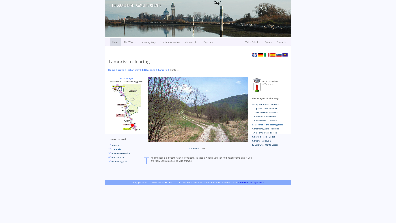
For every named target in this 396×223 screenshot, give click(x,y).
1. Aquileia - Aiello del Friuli (264, 108)
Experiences (210, 42)
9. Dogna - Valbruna (261, 140)
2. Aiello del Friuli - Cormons (265, 112)
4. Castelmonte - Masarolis (264, 120)
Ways (121, 69)
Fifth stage (148, 69)
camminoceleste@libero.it (251, 182)
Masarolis (117, 145)
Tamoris (162, 69)
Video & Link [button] (251, 42)
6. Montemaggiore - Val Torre (265, 128)
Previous (194, 148)
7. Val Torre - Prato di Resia (264, 132)
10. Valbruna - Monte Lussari (265, 144)
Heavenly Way (148, 42)
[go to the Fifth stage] (126, 129)
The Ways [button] (129, 42)
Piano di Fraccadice (121, 153)
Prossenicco (118, 157)
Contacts (281, 42)
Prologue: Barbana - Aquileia (265, 104)
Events (268, 42)
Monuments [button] (191, 42)
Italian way (133, 69)
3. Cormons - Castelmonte (264, 116)
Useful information (170, 42)
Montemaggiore (119, 161)
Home (115, 42)
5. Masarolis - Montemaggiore (267, 124)
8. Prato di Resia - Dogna (263, 136)
